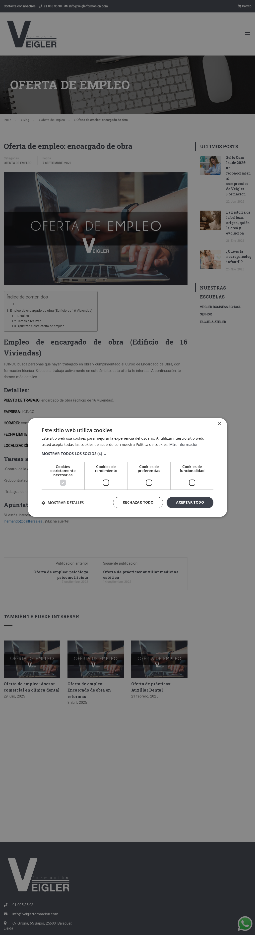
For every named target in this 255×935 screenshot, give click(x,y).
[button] (127, 453)
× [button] (219, 424)
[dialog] (127, 467)
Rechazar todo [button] (138, 502)
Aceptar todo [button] (190, 502)
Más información (183, 444)
